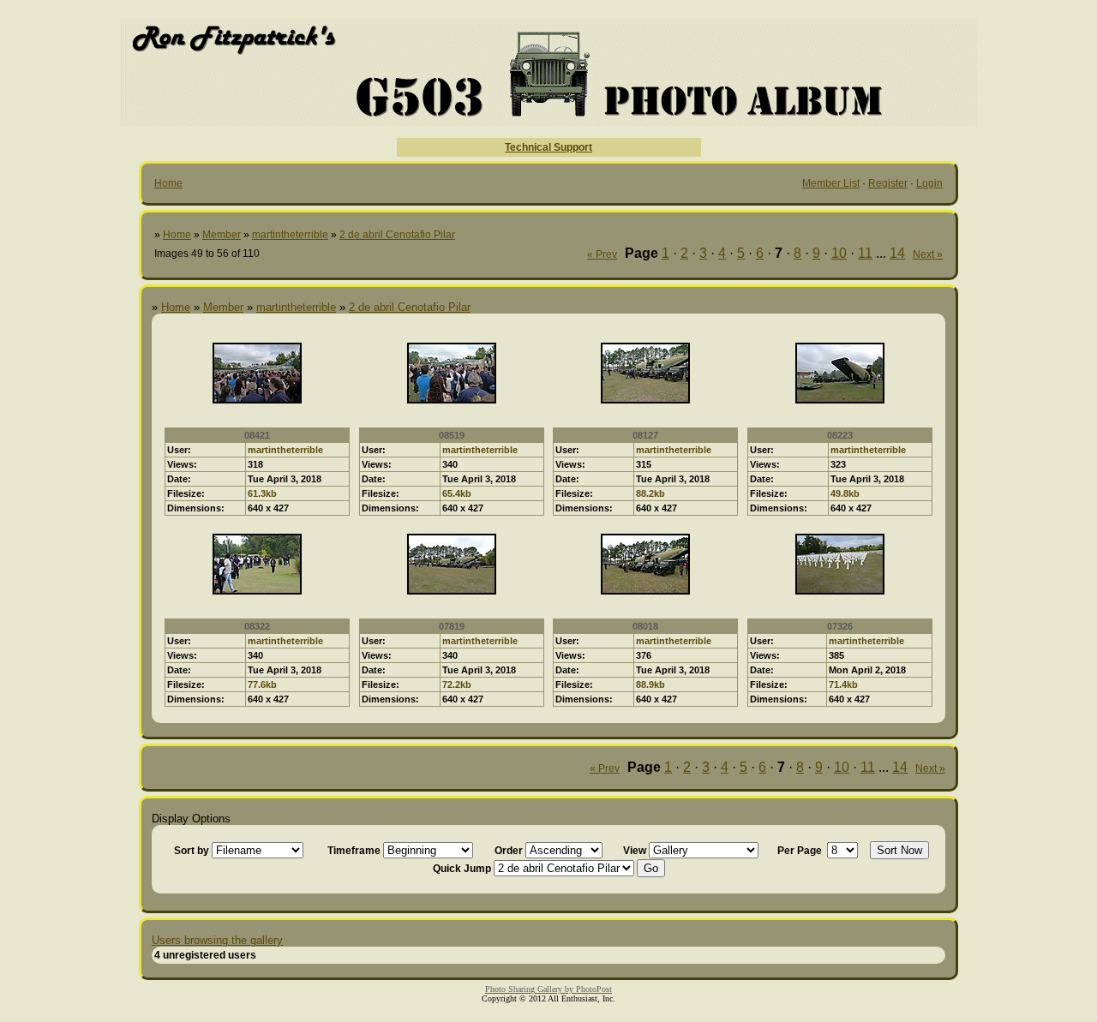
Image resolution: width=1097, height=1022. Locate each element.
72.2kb (456, 684)
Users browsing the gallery (217, 940)
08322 (257, 626)
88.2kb (650, 493)
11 (865, 253)
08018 (645, 626)
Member (221, 235)
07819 (452, 626)
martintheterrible (290, 235)
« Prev (602, 254)
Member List (831, 183)
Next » (928, 254)
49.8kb (845, 493)
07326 (840, 626)
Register (888, 183)
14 (897, 253)
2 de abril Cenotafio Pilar (397, 235)
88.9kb (650, 684)
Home (168, 183)
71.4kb (843, 684)
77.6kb (262, 684)
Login (929, 183)
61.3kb (262, 493)
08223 (840, 435)
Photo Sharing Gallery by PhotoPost (548, 989)
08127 (645, 435)
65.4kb (456, 493)
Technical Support (548, 147)
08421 (257, 435)
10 (839, 253)
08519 (452, 435)
